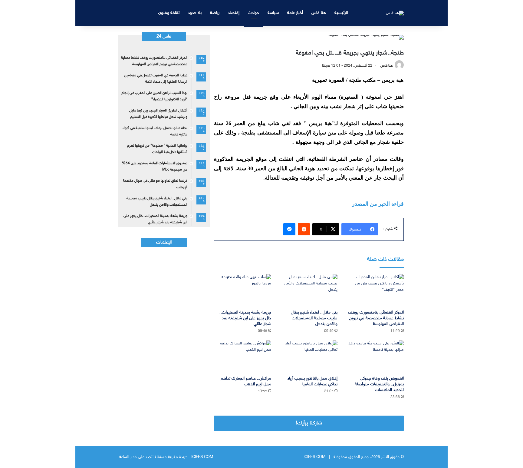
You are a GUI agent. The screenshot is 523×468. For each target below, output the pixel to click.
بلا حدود (195, 12)
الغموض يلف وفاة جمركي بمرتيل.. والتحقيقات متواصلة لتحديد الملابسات (379, 384)
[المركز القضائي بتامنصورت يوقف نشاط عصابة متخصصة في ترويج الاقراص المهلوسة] (375, 290)
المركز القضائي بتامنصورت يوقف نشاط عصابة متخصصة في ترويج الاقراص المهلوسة (376, 318)
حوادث (253, 12)
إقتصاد (233, 12)
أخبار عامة (295, 12)
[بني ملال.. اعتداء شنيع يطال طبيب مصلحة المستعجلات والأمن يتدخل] (308, 290)
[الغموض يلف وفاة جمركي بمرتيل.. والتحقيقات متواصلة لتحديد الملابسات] (375, 356)
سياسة (273, 12)
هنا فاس (318, 12)
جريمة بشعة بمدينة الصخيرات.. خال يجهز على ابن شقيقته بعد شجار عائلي (245, 318)
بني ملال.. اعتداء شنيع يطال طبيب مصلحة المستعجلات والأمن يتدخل (314, 318)
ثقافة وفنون (168, 12)
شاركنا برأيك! (309, 423)
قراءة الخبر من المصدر (378, 204)
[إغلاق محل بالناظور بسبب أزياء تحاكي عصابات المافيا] (308, 356)
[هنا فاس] (395, 12)
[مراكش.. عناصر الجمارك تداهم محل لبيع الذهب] (242, 356)
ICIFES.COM (314, 457)
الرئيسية (341, 12)
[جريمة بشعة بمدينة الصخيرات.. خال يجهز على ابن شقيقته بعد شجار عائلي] (242, 290)
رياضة (214, 12)
